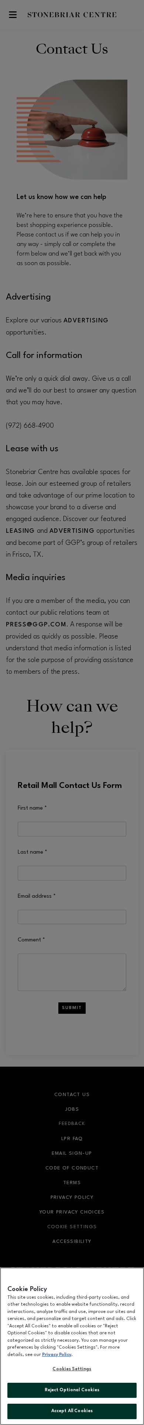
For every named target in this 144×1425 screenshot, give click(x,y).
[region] (72, 1346)
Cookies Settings (71, 1369)
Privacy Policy (56, 1355)
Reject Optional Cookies (72, 1390)
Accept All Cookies (72, 1411)
